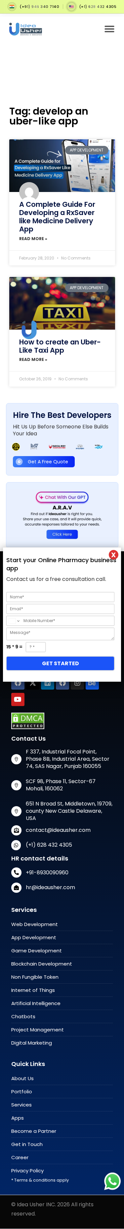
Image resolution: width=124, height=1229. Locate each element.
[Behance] (92, 683)
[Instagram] (77, 683)
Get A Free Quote (48, 461)
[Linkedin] (47, 683)
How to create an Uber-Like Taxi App (60, 346)
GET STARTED (60, 663)
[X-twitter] (32, 683)
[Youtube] (17, 699)
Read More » (33, 238)
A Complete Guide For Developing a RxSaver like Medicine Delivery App (57, 217)
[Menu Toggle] (109, 29)
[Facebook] (17, 683)
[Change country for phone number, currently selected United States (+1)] (13, 621)
